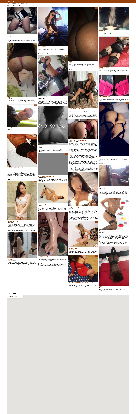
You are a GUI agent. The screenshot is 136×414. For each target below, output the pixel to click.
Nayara (101, 286)
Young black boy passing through (47, 176)
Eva (100, 156)
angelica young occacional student (47, 146)
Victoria (9, 259)
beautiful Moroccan (43, 256)
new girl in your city (12, 221)
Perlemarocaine (103, 231)
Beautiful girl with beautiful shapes (78, 140)
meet (8, 97)
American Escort (42, 46)
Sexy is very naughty (104, 96)
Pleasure (101, 187)
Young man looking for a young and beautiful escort (82, 207)
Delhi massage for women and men (47, 97)
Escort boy (10, 127)
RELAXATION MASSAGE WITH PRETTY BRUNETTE (82, 282)
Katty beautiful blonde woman (77, 108)
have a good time (104, 67)
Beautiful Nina (72, 61)
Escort (9, 34)
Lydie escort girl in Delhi (44, 204)
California (22, 3)
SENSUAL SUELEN (74, 248)
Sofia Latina (102, 30)
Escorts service (10, 3)
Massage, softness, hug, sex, (15, 167)
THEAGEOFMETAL (10, 1)
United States (16, 3)
